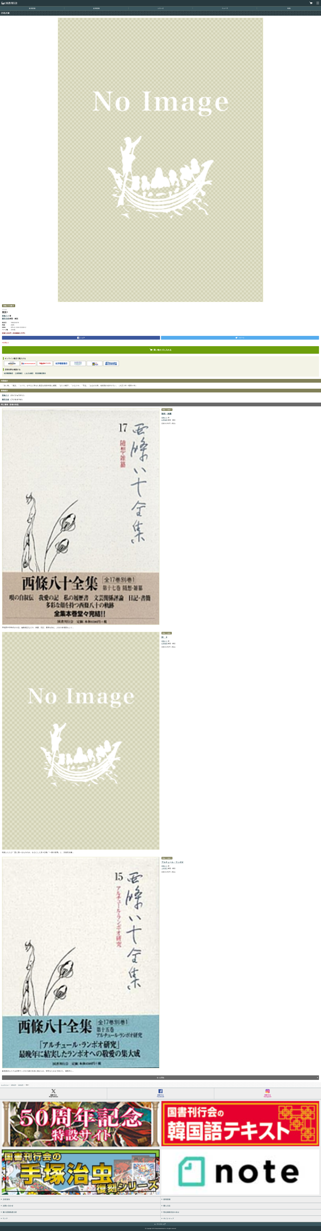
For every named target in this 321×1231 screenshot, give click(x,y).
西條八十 (5, 316)
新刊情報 (32, 8)
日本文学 (13, 1085)
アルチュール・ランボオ (173, 862)
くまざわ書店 (28, 373)
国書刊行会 (9, 3)
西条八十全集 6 (8, 306)
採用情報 (241, 1200)
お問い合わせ (80, 1206)
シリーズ (161, 8)
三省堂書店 (18, 373)
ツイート (241, 338)
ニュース (225, 8)
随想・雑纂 (167, 413)
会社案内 (80, 1200)
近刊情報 (96, 8)
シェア (82, 338)
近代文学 (20, 1085)
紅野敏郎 (165, 420)
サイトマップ (241, 1219)
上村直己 (165, 868)
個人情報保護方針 (80, 1212)
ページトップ (161, 1224)
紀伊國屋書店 (8, 373)
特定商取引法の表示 (241, 1212)
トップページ (5, 1085)
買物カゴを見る (310, 3)
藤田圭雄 (5, 318)
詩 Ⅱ (164, 637)
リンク (80, 1219)
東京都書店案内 (40, 373)
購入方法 (241, 1206)
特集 (289, 8)
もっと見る (160, 1077)
